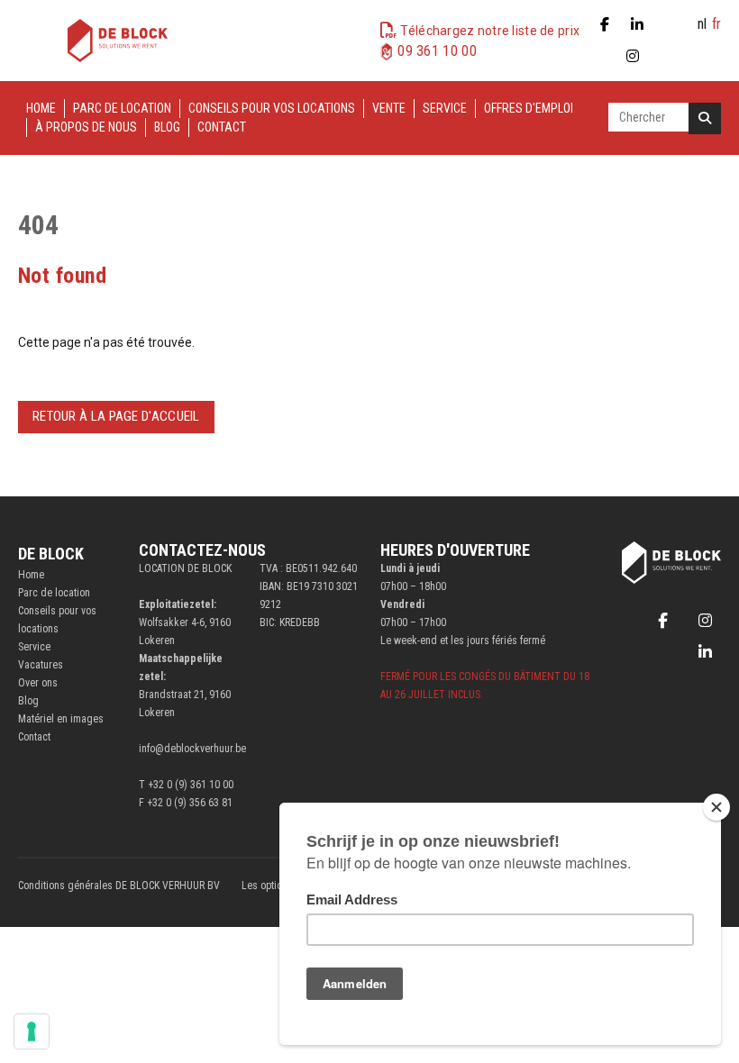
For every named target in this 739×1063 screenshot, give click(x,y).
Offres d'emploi (528, 108)
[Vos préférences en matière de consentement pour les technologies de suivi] (31, 1031)
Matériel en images (61, 719)
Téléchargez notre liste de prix (489, 30)
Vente (389, 108)
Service (445, 108)
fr (716, 23)
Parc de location (122, 108)
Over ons (38, 683)
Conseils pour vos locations (271, 108)
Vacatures (40, 665)
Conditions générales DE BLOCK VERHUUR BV (119, 885)
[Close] (716, 807)
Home (41, 108)
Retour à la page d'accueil (116, 416)
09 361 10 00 (437, 50)
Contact (221, 127)
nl (702, 23)
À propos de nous (86, 127)
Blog (167, 127)
